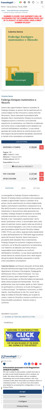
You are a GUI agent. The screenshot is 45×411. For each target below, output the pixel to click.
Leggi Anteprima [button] (21, 142)
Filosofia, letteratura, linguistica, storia (20, 317)
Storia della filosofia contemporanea (17, 10)
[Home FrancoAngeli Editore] (8, 2)
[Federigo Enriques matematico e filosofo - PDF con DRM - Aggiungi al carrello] (41, 174)
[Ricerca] (43, 6)
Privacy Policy (22, 406)
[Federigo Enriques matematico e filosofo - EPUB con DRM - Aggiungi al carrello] (41, 179)
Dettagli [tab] (36, 188)
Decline (22, 396)
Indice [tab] (24, 188)
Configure (22, 401)
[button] (19, 2)
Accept (22, 392)
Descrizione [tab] (9, 188)
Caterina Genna (7, 96)
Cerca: (3, 7)
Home (3, 10)
